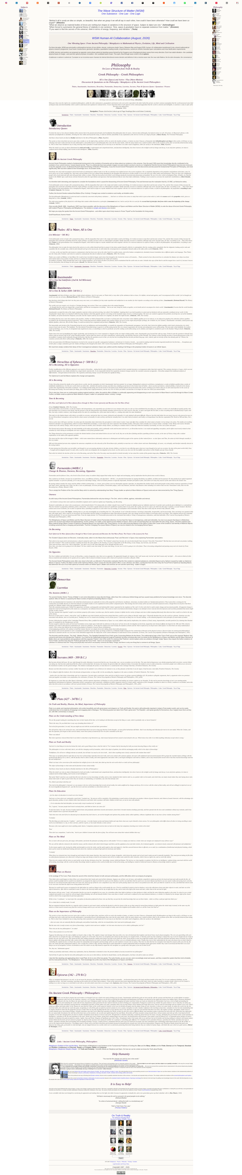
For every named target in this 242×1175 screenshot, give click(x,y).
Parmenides (100, 115)
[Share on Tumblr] (206, 3)
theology (98, 1072)
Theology (130, 1161)
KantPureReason (218, 56)
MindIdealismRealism (218, 77)
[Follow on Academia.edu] (80, 3)
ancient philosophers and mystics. (183, 1075)
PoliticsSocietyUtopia (25, 63)
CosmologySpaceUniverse (26, 37)
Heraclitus (93, 115)
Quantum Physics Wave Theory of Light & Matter (121, 1136)
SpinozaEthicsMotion (218, 39)
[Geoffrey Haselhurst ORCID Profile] (101, 3)
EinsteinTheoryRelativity (25, 28)
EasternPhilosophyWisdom (218, 10)
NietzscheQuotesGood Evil (218, 60)
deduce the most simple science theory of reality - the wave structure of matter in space (96, 1071)
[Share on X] (153, 3)
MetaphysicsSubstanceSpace (26, 19)
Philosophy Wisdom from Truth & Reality (113, 1144)
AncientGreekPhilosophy (218, 14)
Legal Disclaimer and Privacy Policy (121, 1163)
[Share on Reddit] (164, 3)
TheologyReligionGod (25, 46)
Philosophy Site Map (217, 85)
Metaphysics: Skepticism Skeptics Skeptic (63, 1049)
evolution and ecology (116, 1072)
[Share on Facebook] (132, 3)
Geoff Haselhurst (146, 1090)
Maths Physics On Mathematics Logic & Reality (129, 1127)
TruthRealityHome (24, 11)
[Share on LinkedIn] (195, 3)
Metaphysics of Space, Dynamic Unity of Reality (121, 1127)
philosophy (86, 1072)
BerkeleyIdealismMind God (218, 48)
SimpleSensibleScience (25, 15)
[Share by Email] (227, 3)
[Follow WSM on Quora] (59, 3)
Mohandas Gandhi (121, 1060)
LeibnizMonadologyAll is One (219, 44)
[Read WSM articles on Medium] (48, 3)
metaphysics (92, 1072)
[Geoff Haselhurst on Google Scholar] (90, 3)
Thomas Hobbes (121, 1108)
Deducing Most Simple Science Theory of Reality (113, 1127)
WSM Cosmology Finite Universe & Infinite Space (128, 1136)
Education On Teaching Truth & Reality (121, 1153)
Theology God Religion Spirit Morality (121, 1144)
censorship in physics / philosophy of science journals (90, 1078)
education (103, 1072)
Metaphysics (113, 1161)
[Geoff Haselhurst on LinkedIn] (17, 3)
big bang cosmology (135, 1078)
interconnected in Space (154, 1071)
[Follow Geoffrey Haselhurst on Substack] (38, 3)
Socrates (120, 115)
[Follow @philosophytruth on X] (143, 3)
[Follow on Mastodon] (111, 3)
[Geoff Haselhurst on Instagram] (6, 3)
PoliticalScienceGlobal (218, 64)
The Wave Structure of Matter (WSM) (121, 12)
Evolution (135, 1161)
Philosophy (124, 1161)
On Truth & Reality (121, 1117)
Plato (125, 115)
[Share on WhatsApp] (185, 3)
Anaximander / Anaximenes (81, 115)
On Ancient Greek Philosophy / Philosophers (145, 115)
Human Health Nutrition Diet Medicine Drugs (113, 1153)
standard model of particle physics (121, 1078)
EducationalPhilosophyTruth (218, 68)
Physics (119, 1161)
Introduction (65, 115)
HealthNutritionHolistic (25, 54)
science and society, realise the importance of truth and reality (78, 1079)
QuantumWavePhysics (25, 33)
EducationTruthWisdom (25, 59)
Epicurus (130, 115)
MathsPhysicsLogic (25, 24)
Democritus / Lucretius (110, 115)
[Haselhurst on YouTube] (27, 3)
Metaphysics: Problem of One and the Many (63, 1046)
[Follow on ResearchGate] (69, 3)
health (108, 1072)
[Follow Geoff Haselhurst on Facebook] (122, 3)
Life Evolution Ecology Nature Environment (129, 1144)
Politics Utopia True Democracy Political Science (129, 1153)
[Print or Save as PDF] (237, 3)
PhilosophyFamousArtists (218, 73)
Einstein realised (95, 1075)
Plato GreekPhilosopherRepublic (219, 27)
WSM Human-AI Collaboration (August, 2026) (121, 38)
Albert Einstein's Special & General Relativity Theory (113, 1136)
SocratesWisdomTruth (218, 23)
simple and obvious (100, 208)
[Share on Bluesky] (174, 3)
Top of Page (177, 115)
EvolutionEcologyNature (25, 50)
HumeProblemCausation (218, 52)
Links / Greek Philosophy (165, 115)
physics (81, 1072)
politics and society (127, 1072)
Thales (71, 115)
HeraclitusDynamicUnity (218, 19)
